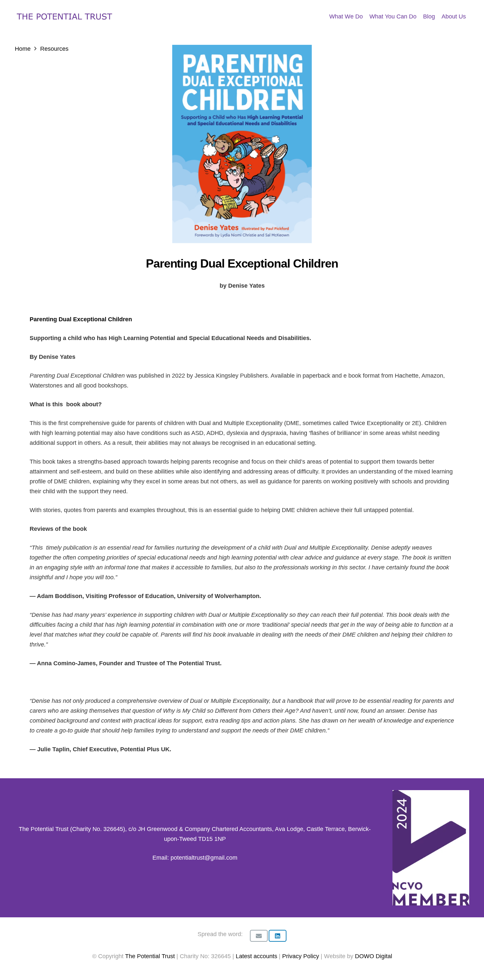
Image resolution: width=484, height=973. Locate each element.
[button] (471, 16)
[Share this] (277, 936)
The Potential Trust (150, 956)
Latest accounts (256, 956)
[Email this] (259, 936)
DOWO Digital (373, 956)
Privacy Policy (301, 956)
